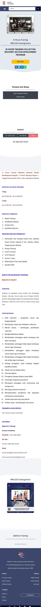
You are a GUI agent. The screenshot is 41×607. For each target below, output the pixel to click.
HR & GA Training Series (20, 43)
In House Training (20, 40)
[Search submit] (38, 8)
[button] (4, 8)
